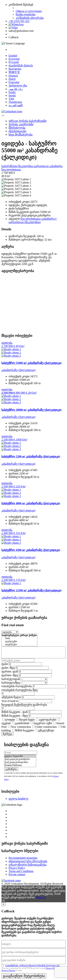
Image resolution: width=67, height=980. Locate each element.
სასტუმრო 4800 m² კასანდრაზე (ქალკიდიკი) (30, 503)
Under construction (46, 726)
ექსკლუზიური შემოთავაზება (27, 864)
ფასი (4, 663)
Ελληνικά (14, 58)
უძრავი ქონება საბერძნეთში (27, 120)
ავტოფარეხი (47, 719)
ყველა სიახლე (18, 798)
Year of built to (9, 700)
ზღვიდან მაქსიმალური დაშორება (24, 704)
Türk (11, 98)
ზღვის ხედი (27, 719)
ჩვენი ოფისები (25, 14)
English (13, 55)
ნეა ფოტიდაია (11, 169)
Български (15, 68)
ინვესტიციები (17, 131)
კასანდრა (56, 166)
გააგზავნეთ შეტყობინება (24, 976)
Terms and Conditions (21, 871)
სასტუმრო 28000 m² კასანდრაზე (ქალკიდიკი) (31, 409)
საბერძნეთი (9, 166)
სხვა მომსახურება (21, 134)
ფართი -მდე (9, 675)
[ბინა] (19, 638)
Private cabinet (17, 874)
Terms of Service (8, 970)
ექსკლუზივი (46, 730)
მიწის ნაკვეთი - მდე (14, 715)
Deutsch (13, 75)
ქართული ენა (18, 85)
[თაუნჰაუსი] (19, 644)
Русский (14, 62)
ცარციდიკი (41, 166)
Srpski (12, 95)
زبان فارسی (16, 88)
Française (14, 82)
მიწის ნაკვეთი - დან (14, 711)
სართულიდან (10, 679)
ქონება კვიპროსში (21, 124)
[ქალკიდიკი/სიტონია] (20, 762)
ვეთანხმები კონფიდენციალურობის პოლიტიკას (32, 965)
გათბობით (22, 723)
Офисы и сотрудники (29, 11)
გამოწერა (11, 769)
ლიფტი (10, 719)
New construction (21, 726)
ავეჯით (6, 723)
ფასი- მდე (8, 667)
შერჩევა (7, 734)
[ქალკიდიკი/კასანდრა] (20, 759)
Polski (12, 92)
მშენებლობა (17, 127)
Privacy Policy (17, 867)
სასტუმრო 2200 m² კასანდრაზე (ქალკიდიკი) (30, 456)
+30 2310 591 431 (19, 21)
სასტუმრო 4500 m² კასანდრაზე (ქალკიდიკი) (30, 549)
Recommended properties (23, 857)
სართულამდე (10, 682)
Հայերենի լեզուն (21, 65)
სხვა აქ (40, 897)
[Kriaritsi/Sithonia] (20, 765)
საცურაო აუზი (43, 723)
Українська (15, 101)
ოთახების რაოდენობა (16, 686)
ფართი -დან (9, 671)
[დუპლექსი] (19, 641)
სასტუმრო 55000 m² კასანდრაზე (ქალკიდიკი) (31, 362)
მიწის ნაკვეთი (24, 730)
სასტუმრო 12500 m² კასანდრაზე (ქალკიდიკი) (31, 590)
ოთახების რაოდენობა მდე (19, 690)
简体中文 (14, 72)
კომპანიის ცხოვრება (30, 17)
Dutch (12, 78)
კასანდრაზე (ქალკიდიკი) (18, 370)
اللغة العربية (16, 105)
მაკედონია (26, 166)
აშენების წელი (11, 697)
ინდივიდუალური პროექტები (28, 861)
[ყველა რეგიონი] (20, 756)
